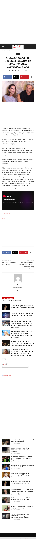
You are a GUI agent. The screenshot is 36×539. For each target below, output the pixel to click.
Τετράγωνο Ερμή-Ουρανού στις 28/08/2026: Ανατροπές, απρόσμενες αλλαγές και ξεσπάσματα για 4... (21, 516)
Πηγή (3, 218)
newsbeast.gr (6, 214)
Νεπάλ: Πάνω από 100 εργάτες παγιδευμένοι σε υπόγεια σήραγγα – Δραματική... (21, 449)
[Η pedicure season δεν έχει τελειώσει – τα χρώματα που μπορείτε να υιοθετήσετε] (6, 508)
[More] (31, 77)
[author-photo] (18, 282)
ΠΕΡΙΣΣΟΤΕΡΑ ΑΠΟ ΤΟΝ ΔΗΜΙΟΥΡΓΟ (13, 300)
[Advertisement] (18, 25)
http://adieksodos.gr (18, 287)
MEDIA (8, 50)
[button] (3, 46)
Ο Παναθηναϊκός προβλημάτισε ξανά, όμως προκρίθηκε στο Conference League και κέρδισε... (21, 458)
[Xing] (18, 291)
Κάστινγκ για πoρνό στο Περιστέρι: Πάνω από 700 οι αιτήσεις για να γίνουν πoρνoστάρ (26, 265)
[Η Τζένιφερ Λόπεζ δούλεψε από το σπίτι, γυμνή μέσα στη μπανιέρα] (6, 307)
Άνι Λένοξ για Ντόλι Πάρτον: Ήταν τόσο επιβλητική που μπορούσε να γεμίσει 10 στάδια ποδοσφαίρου (22, 343)
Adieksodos (14, 70)
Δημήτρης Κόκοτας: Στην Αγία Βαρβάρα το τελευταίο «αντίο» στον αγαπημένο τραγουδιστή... (22, 491)
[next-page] (5, 360)
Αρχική (3, 50)
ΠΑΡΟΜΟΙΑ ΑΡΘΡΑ (8, 298)
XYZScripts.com (26, 538)
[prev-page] (3, 360)
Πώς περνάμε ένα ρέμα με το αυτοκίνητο (9, 263)
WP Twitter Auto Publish (11, 538)
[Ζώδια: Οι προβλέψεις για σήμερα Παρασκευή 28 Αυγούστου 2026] (6, 315)
